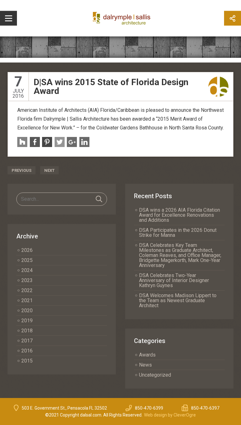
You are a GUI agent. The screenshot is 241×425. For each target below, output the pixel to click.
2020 (27, 310)
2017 (27, 341)
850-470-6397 (205, 408)
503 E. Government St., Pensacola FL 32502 (64, 408)
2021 (27, 300)
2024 (27, 270)
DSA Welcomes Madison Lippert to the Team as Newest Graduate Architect (178, 300)
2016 (27, 351)
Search (99, 199)
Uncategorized (155, 375)
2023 (27, 280)
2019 (27, 321)
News (145, 365)
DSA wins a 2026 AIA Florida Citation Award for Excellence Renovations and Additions (179, 215)
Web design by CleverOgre (170, 414)
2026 (27, 250)
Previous (21, 170)
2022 (27, 290)
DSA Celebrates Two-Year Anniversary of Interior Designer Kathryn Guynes (174, 280)
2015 (27, 361)
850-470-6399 (149, 408)
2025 (27, 260)
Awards (147, 355)
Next (49, 170)
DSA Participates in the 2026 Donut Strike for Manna (178, 232)
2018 (27, 331)
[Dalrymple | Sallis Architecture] (218, 86)
